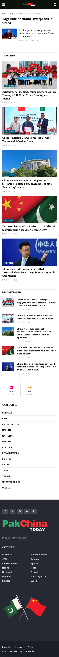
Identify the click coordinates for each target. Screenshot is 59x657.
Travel (6, 476)
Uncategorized (11, 482)
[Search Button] (55, 4)
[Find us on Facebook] (5, 511)
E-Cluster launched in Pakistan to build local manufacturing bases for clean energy (36, 350)
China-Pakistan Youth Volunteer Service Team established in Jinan (35, 317)
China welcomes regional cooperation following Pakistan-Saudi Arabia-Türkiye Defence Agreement (27, 184)
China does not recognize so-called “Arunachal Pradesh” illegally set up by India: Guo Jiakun (29, 272)
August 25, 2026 (10, 103)
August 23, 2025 (27, 40)
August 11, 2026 (10, 280)
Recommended (10, 453)
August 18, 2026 (10, 191)
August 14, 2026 (10, 234)
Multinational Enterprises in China (30, 13)
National (9, 86)
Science (8, 220)
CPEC (5, 418)
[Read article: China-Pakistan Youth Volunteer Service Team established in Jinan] (29, 121)
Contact (18, 647)
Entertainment (11, 424)
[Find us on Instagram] (20, 511)
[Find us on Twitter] (12, 511)
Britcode (6, 647)
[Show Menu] (3, 4)
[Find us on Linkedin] (34, 511)
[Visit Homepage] (29, 5)
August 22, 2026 (10, 145)
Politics (9, 263)
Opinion (6, 441)
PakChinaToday (15, 651)
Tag (11, 13)
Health (6, 430)
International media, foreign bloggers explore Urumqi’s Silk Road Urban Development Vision (29, 95)
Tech (5, 470)
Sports (6, 464)
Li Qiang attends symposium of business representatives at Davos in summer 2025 (36, 33)
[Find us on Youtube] (27, 511)
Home (5, 13)
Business (7, 412)
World (6, 487)
